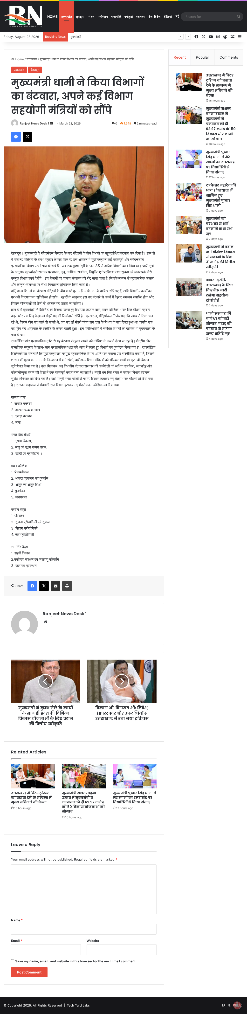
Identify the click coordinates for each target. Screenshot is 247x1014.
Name (17, 920)
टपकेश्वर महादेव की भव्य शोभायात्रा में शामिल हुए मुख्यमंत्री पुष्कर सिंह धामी (221, 195)
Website (93, 941)
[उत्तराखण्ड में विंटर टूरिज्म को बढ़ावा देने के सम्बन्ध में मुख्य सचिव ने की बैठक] (33, 776)
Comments (229, 57)
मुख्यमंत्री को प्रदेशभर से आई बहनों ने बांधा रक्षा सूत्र (219, 226)
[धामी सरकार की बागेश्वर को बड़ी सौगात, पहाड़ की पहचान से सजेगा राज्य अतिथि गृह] (189, 320)
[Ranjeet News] (23, 16)
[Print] (67, 586)
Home (52, 16)
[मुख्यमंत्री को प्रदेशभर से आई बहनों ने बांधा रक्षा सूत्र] (189, 225)
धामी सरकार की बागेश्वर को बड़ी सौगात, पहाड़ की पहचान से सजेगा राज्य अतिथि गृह (219, 323)
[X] (27, 137)
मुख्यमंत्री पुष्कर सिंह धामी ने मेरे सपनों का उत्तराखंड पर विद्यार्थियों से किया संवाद (115, 37)
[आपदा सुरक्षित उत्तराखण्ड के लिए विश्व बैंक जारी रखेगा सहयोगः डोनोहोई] (189, 287)
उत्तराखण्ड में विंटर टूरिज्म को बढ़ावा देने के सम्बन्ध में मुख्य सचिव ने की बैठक (31, 798)
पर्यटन (90, 16)
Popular (202, 57)
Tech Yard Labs (78, 1005)
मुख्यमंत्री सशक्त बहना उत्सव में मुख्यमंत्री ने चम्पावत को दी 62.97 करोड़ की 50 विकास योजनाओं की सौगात (83, 802)
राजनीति (116, 16)
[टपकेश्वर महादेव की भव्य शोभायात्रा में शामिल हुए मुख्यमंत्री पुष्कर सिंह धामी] (189, 192)
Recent (180, 57)
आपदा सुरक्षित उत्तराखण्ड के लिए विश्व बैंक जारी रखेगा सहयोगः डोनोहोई (219, 290)
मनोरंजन (103, 16)
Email (16, 941)
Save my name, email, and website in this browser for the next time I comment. (76, 961)
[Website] (45, 622)
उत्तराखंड (66, 16)
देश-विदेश (154, 16)
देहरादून (35, 70)
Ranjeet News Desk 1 (34, 123)
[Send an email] (51, 123)
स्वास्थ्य (140, 16)
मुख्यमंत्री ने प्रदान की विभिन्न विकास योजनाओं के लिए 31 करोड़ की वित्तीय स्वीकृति (220, 256)
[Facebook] (16, 137)
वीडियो (168, 16)
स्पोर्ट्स (128, 16)
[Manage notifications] (237, 1005)
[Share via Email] (55, 586)
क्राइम (79, 16)
